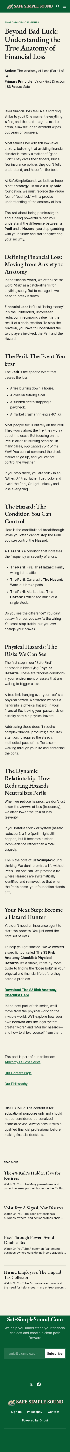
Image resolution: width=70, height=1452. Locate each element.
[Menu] (64, 6)
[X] (31, 1384)
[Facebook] (39, 1384)
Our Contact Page (18, 1073)
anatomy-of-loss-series (22, 22)
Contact (53, 1412)
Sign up (16, 1412)
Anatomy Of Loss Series (22, 1062)
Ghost (43, 1420)
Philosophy (34, 1412)
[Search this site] (58, 6)
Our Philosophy (16, 1084)
